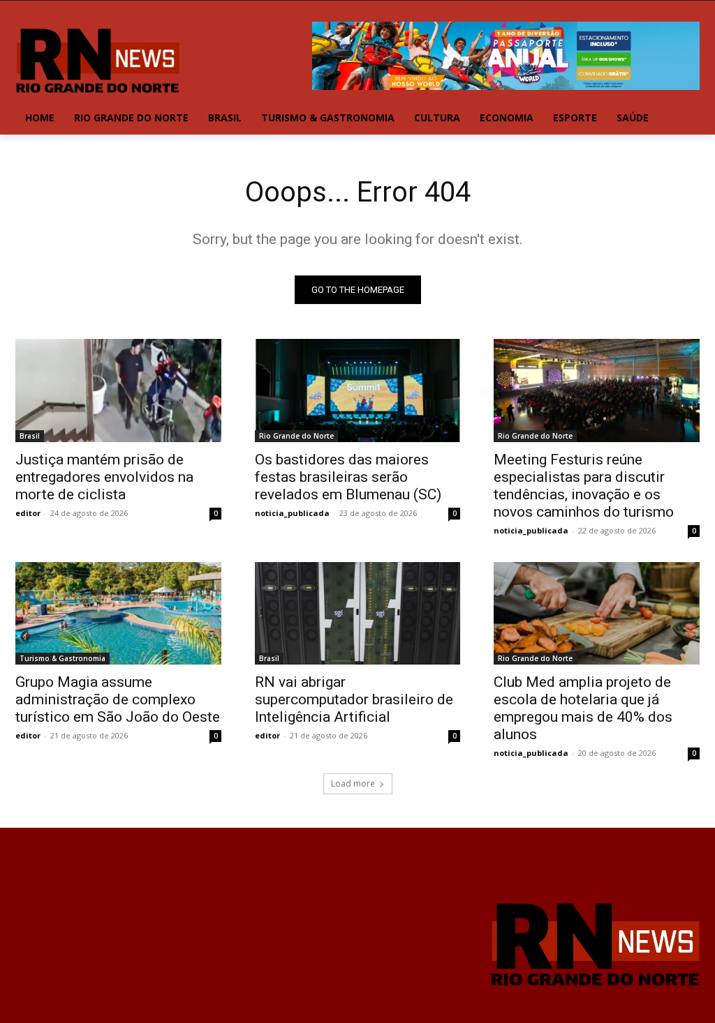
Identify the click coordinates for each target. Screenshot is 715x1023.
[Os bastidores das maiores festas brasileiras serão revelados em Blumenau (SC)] (358, 390)
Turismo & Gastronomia (62, 658)
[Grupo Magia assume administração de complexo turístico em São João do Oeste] (118, 613)
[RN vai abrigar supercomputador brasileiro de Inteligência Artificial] (358, 613)
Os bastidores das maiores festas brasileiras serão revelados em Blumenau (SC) (348, 477)
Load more (353, 783)
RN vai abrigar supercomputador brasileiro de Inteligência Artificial (354, 699)
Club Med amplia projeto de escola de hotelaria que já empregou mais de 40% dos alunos (583, 708)
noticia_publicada (292, 513)
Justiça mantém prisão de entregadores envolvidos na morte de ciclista (104, 477)
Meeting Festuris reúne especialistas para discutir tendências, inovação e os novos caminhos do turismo (584, 485)
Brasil (30, 436)
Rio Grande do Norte (296, 436)
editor (27, 513)
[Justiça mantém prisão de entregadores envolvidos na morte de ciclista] (118, 390)
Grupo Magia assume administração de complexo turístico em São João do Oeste (117, 699)
